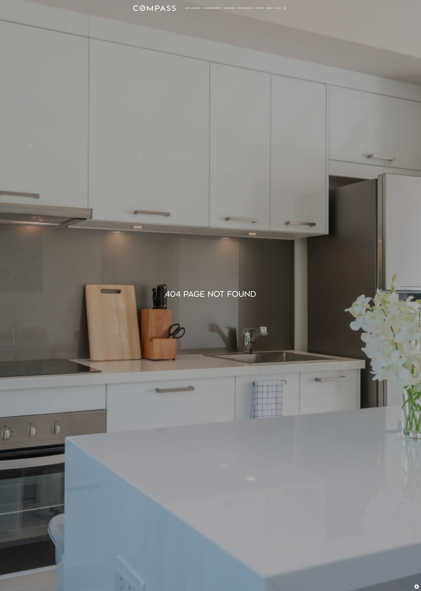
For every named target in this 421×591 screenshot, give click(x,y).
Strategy (260, 8)
